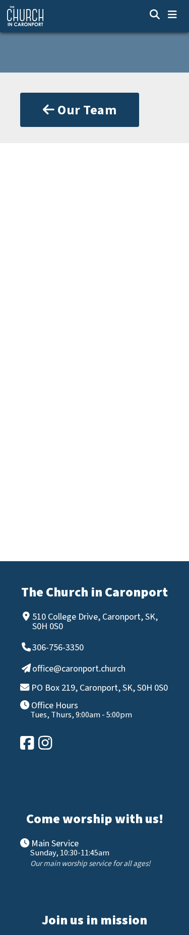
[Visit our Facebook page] (27, 743)
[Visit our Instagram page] (45, 743)
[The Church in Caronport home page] (57, 16)
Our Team (86, 110)
